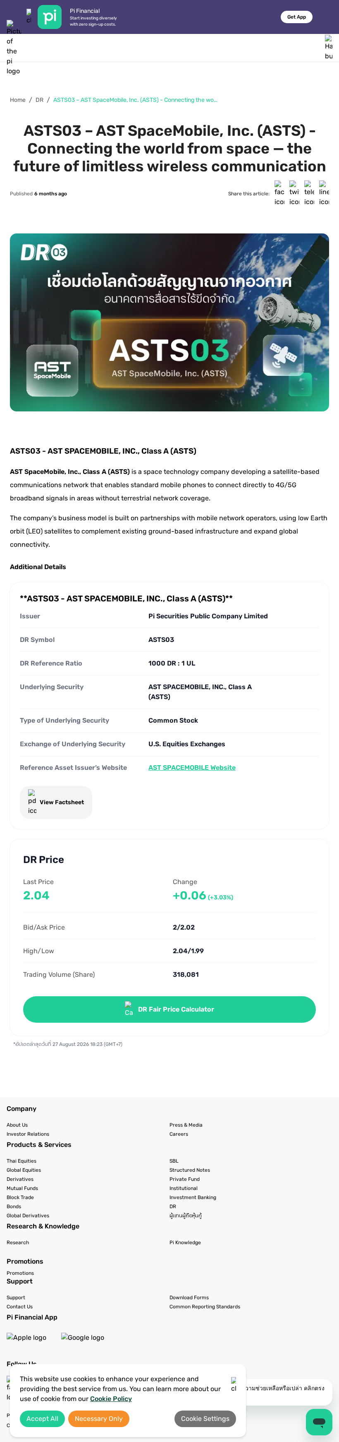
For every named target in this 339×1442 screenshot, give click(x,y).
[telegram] (309, 193)
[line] (324, 193)
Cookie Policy (111, 1399)
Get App (296, 17)
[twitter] (294, 193)
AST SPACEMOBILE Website (192, 767)
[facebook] (279, 193)
